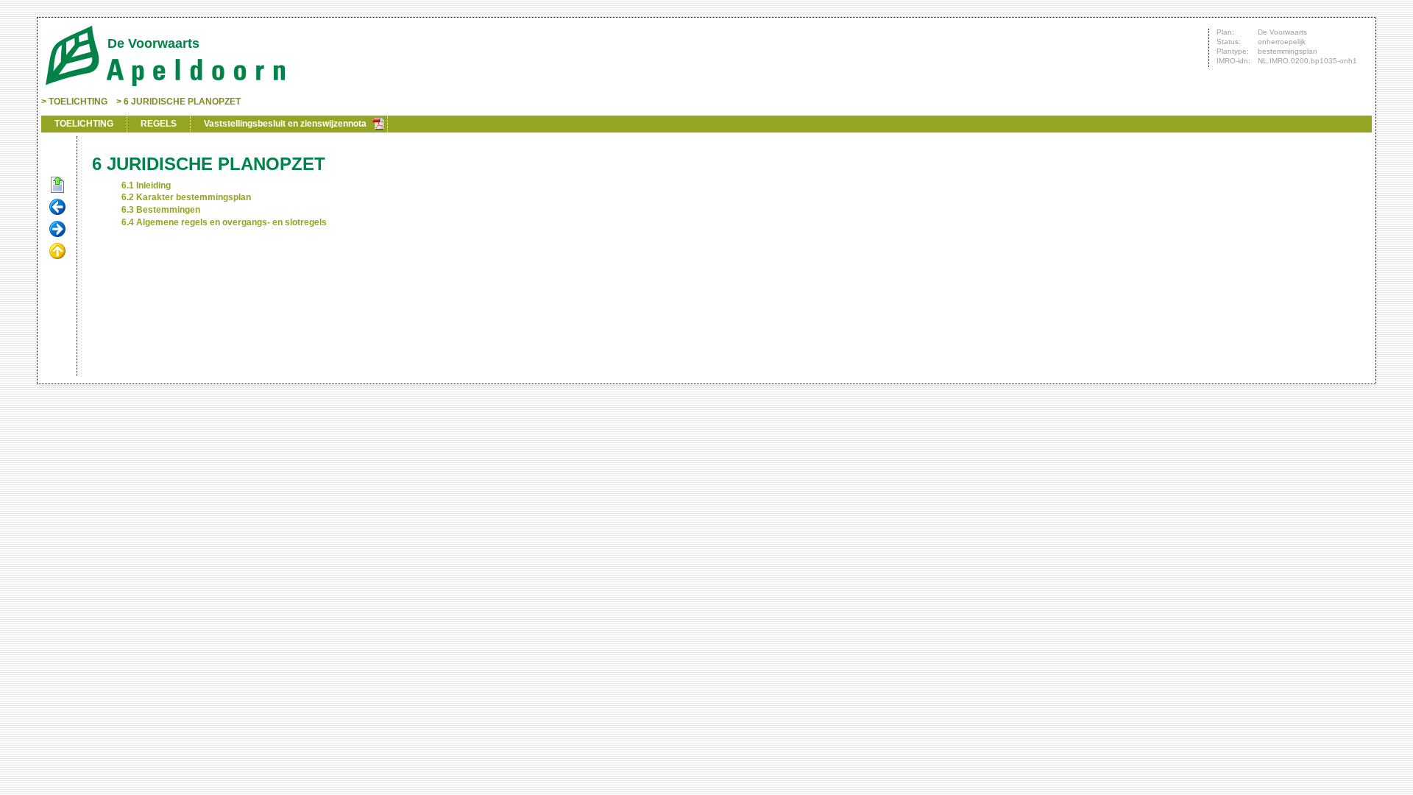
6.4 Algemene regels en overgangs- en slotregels (224, 222)
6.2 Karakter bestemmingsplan (186, 197)
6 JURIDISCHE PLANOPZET (182, 101)
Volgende (57, 230)
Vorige (57, 207)
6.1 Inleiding (146, 185)
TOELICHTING (78, 101)
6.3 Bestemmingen (160, 210)
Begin (57, 185)
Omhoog (57, 252)
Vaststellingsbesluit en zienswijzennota (285, 124)
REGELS (159, 124)
